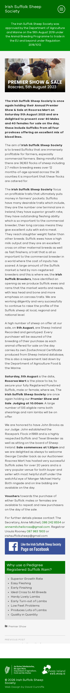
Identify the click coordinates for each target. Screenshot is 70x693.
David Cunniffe (34, 687)
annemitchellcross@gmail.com (27, 526)
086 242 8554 (51, 522)
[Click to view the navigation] (61, 9)
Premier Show (17, 626)
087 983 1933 (36, 531)
